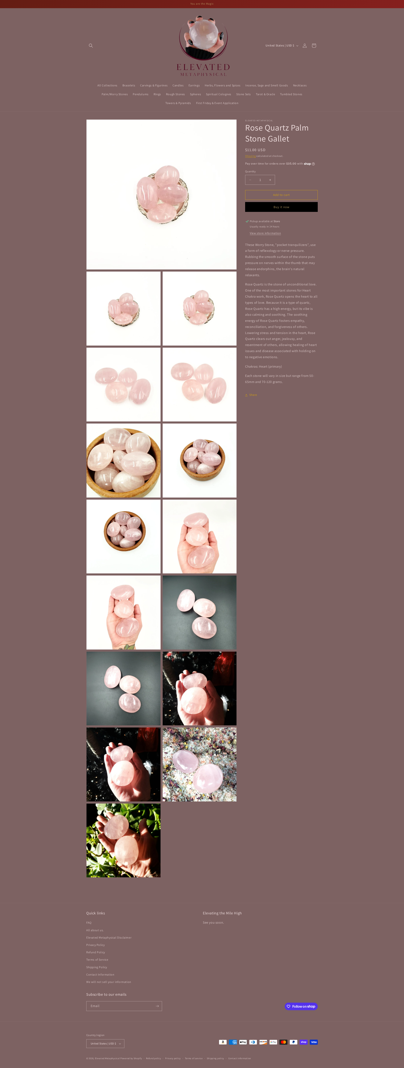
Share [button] (253, 395)
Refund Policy (95, 952)
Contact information (239, 1058)
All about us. (95, 930)
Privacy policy (173, 1058)
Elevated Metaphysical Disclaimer (109, 937)
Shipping (250, 155)
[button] (91, 45)
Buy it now (282, 207)
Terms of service (194, 1058)
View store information (265, 233)
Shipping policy (215, 1058)
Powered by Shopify (131, 1058)
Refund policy (153, 1058)
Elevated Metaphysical (107, 1058)
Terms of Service (97, 959)
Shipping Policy (96, 967)
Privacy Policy (95, 945)
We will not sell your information (108, 982)
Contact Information (100, 974)
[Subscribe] (157, 1006)
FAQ (89, 922)
